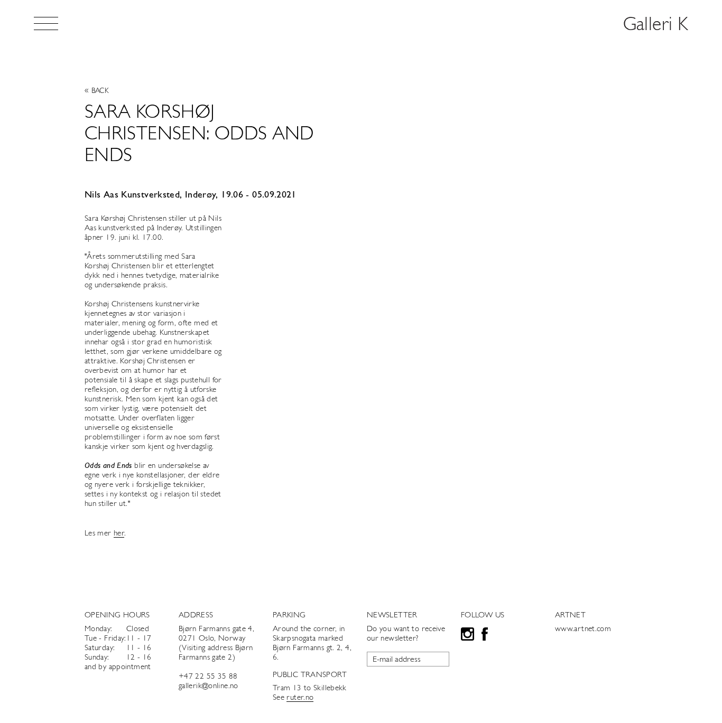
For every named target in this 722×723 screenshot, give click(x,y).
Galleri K (655, 25)
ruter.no (299, 698)
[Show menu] (46, 23)
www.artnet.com (583, 629)
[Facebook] (485, 635)
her (119, 534)
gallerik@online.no (208, 686)
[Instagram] (467, 635)
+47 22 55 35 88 (208, 677)
